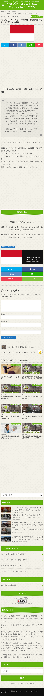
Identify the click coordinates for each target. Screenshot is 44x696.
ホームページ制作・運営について (21, 598)
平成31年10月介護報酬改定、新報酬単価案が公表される (21, 643)
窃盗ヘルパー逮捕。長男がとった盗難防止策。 (18, 625)
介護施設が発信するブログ (11, 565)
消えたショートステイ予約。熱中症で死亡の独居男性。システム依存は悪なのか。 (27, 517)
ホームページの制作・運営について (14, 560)
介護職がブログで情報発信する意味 (14, 571)
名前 (3, 314)
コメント (4, 298)
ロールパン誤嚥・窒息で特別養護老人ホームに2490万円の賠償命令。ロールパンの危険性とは (27, 510)
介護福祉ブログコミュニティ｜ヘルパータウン (22, 6)
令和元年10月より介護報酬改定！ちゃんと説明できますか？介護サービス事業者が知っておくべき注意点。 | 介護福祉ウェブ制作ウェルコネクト (22, 648)
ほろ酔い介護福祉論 (8, 246)
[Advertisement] (22, 67)
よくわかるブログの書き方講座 (12, 554)
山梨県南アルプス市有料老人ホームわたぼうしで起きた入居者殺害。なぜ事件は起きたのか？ (27, 539)
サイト (3, 329)
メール (4, 321)
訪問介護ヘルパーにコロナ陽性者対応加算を (27, 531)
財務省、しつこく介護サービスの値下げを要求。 (19, 632)
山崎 (24, 657)
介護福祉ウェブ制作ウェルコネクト (22, 683)
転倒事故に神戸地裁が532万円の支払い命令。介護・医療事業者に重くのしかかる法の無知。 (27, 525)
